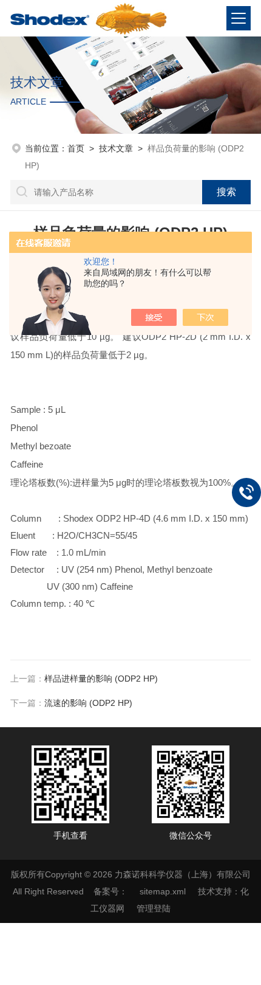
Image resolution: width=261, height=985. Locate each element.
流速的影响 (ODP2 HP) (88, 703)
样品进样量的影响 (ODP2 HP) (101, 678)
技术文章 (116, 148)
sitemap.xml (163, 891)
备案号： (110, 891)
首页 (75, 148)
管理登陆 (154, 908)
